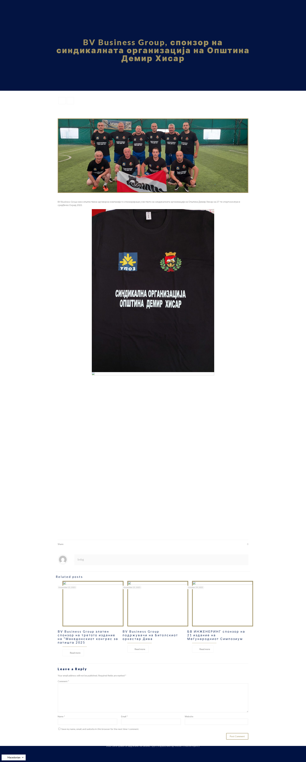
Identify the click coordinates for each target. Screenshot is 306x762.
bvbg (81, 559)
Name (61, 716)
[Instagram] (157, 750)
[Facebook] (148, 750)
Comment (63, 681)
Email (124, 716)
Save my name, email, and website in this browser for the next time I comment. (100, 729)
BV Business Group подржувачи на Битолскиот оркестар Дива (150, 635)
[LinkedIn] (153, 750)
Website (189, 716)
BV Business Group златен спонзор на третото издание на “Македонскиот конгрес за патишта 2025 (88, 637)
